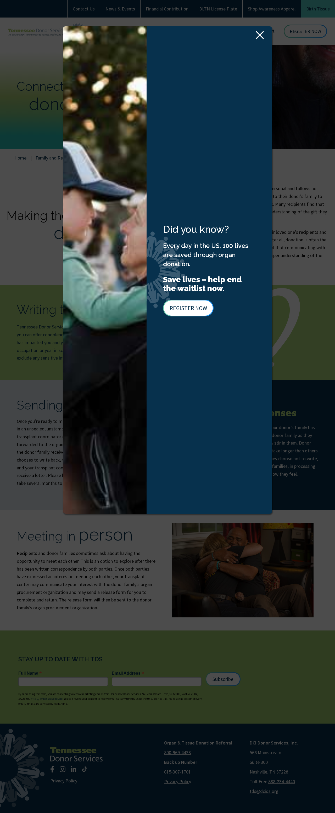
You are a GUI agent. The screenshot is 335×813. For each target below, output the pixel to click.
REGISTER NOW (188, 308)
